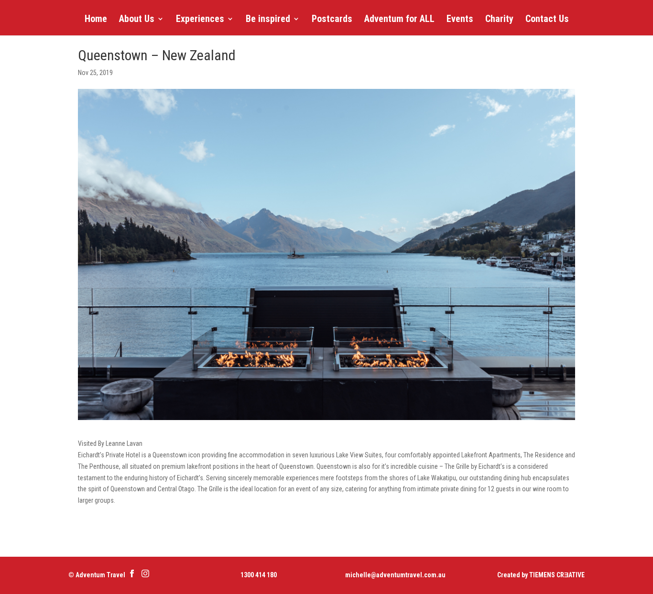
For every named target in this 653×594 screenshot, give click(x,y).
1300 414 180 (258, 575)
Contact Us (547, 19)
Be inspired (268, 19)
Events (459, 19)
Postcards (332, 19)
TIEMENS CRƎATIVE (557, 575)
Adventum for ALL (399, 19)
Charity (499, 19)
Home (96, 19)
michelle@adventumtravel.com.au (395, 575)
